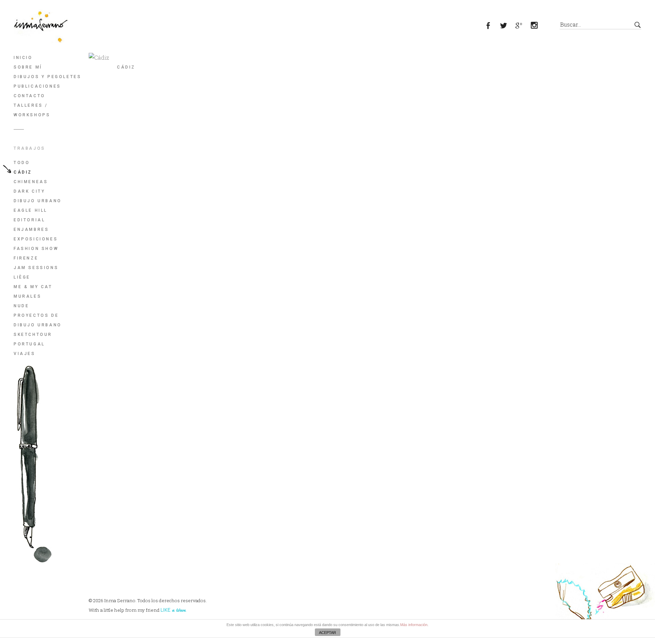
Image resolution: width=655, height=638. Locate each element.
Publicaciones (37, 86)
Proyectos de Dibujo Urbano (38, 320)
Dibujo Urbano (38, 200)
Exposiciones (36, 239)
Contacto (29, 95)
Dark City (29, 191)
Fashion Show (36, 248)
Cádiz (23, 172)
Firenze (26, 258)
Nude (21, 305)
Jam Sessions (36, 267)
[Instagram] (538, 26)
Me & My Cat (33, 286)
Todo (22, 162)
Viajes (24, 353)
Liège (22, 277)
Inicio (23, 57)
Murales (27, 296)
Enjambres (31, 229)
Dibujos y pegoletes (47, 76)
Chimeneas (31, 181)
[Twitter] (507, 26)
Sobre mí (28, 67)
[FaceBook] (492, 26)
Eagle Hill (30, 210)
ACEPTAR (327, 632)
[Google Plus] (522, 26)
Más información (413, 625)
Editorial (29, 220)
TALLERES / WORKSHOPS (32, 110)
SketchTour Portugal (33, 339)
